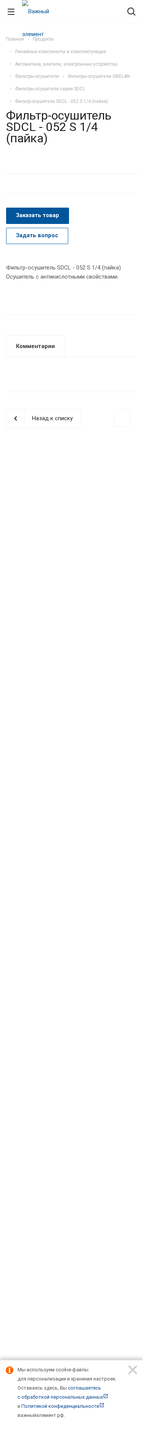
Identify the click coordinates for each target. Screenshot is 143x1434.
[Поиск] (131, 12)
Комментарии (35, 346)
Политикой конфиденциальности (60, 1406)
